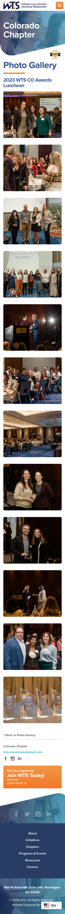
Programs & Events (32, 853)
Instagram (12, 760)
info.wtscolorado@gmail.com (22, 752)
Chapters (32, 846)
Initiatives (33, 840)
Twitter (27, 816)
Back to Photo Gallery (20, 735)
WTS (27, 5)
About (32, 833)
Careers (32, 866)
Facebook (5, 760)
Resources (32, 860)
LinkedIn (19, 760)
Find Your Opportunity (25, 777)
